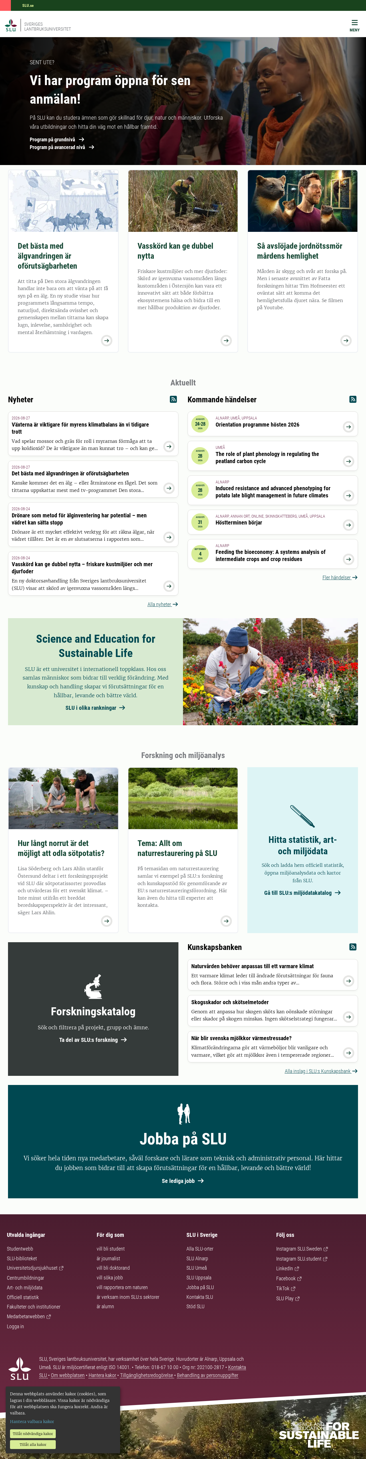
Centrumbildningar (25, 1278)
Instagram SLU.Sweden (299, 1249)
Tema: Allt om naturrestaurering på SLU (177, 848)
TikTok (282, 1288)
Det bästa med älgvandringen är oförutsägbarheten (47, 256)
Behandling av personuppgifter (207, 1375)
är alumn (105, 1306)
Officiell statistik (23, 1297)
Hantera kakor (103, 1375)
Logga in (15, 1326)
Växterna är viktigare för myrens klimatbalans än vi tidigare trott (80, 428)
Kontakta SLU (199, 1297)
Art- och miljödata (24, 1288)
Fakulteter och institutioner (33, 1307)
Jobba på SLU (200, 1287)
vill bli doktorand (113, 1268)
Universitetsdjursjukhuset (32, 1268)
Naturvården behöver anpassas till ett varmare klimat (252, 966)
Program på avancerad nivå (57, 147)
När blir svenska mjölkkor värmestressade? (241, 1038)
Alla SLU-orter (199, 1249)
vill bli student (111, 1249)
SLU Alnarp (197, 1258)
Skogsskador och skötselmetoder (230, 1002)
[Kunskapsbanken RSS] (353, 948)
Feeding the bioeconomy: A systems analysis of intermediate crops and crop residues (271, 555)
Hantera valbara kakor (32, 1421)
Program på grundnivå (52, 139)
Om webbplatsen (68, 1375)
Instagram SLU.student (298, 1259)
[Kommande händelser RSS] (353, 401)
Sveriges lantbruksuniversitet (47, 26)
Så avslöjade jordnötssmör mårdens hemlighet (299, 251)
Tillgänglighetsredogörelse (147, 1375)
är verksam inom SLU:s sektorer (128, 1297)
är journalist (108, 1258)
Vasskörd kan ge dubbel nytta (175, 251)
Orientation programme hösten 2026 (257, 424)
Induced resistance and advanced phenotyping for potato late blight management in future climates (273, 492)
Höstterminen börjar (239, 522)
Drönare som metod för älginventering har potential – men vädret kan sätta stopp (79, 519)
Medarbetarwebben (26, 1316)
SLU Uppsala (198, 1278)
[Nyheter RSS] (173, 401)
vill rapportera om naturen (122, 1287)
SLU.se (28, 5)
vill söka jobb (110, 1278)
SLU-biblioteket (22, 1258)
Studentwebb (20, 1249)
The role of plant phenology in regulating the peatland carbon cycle (267, 458)
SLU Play (285, 1298)
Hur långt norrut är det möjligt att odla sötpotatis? (61, 848)
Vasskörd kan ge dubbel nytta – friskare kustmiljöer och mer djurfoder (82, 568)
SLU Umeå (196, 1268)
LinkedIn (284, 1268)
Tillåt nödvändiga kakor (33, 1434)
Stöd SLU (195, 1306)
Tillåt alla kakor (33, 1444)
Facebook (286, 1278)
